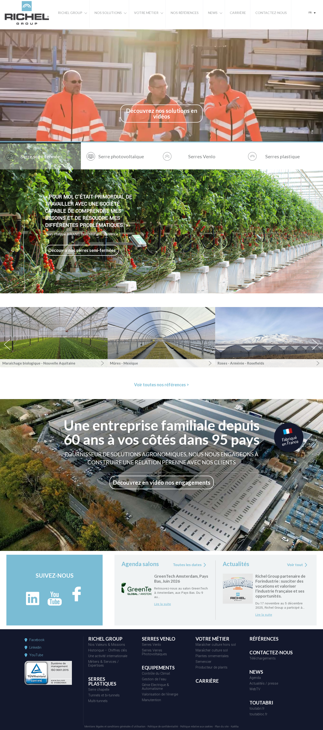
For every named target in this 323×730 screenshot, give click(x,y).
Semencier (203, 662)
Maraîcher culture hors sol (216, 645)
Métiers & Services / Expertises (103, 664)
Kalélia (235, 726)
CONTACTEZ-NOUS (271, 652)
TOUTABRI (261, 702)
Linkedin (35, 648)
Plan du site (222, 726)
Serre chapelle (98, 690)
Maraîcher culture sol (212, 651)
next (315, 348)
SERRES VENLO (158, 639)
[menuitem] (312, 13)
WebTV (254, 689)
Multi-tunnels (98, 701)
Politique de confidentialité (163, 726)
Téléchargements (262, 659)
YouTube (36, 655)
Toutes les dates (187, 564)
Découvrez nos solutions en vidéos (161, 113)
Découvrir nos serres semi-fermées (82, 250)
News (213, 13)
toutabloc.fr (258, 714)
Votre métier (146, 13)
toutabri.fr (257, 709)
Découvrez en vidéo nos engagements (161, 482)
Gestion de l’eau (154, 679)
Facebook (36, 640)
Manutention (151, 700)
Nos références (185, 13)
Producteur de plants (211, 668)
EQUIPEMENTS (158, 667)
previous (10, 348)
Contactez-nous (271, 13)
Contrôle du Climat (156, 674)
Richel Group (70, 13)
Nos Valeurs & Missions (106, 645)
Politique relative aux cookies (196, 726)
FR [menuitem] (310, 12)
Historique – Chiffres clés (107, 651)
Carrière (238, 13)
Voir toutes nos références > (161, 385)
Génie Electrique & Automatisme (155, 687)
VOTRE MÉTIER (212, 639)
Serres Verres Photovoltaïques (154, 653)
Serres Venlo (151, 645)
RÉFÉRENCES (264, 639)
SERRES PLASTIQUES (102, 681)
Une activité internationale (107, 656)
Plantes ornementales (212, 656)
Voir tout (295, 564)
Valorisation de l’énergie (160, 695)
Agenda (255, 678)
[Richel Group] (27, 25)
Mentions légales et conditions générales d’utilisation (114, 726)
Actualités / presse (263, 684)
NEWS (256, 672)
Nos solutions (108, 13)
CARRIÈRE (207, 681)
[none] (312, 13)
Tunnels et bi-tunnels (104, 696)
